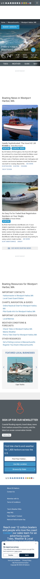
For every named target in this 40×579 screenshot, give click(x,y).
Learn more (18, 551)
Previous (4, 366)
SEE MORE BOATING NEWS (21, 248)
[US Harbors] (16, 3)
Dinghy (20, 241)
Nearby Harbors (10, 27)
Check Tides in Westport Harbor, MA (17, 329)
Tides (5, 64)
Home (3, 22)
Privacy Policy (26, 560)
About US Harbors (13, 488)
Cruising (24, 166)
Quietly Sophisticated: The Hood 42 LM (19, 143)
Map (35, 64)
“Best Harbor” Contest (14, 516)
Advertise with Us (13, 499)
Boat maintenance (9, 241)
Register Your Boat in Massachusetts (18, 345)
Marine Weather (9, 332)
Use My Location (20, 464)
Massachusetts (13, 22)
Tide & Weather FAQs (14, 509)
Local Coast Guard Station (13, 298)
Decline (10, 555)
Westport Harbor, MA (28, 22)
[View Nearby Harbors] (33, 49)
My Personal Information (21, 562)
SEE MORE (29, 164)
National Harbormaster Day (16, 519)
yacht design (7, 169)
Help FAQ (10, 512)
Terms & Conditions (14, 502)
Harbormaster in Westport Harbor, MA (18, 295)
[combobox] (20, 459)
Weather (16, 64)
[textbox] (20, 459)
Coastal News (18, 148)
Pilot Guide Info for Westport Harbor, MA (19, 311)
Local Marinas (8, 319)
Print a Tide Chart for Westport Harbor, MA (20, 335)
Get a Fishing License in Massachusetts (19, 342)
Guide (27, 64)
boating (16, 166)
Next (36, 366)
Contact (7, 533)
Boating (6, 148)
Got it (27, 555)
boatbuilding (7, 166)
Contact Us (11, 492)
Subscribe (6, 435)
